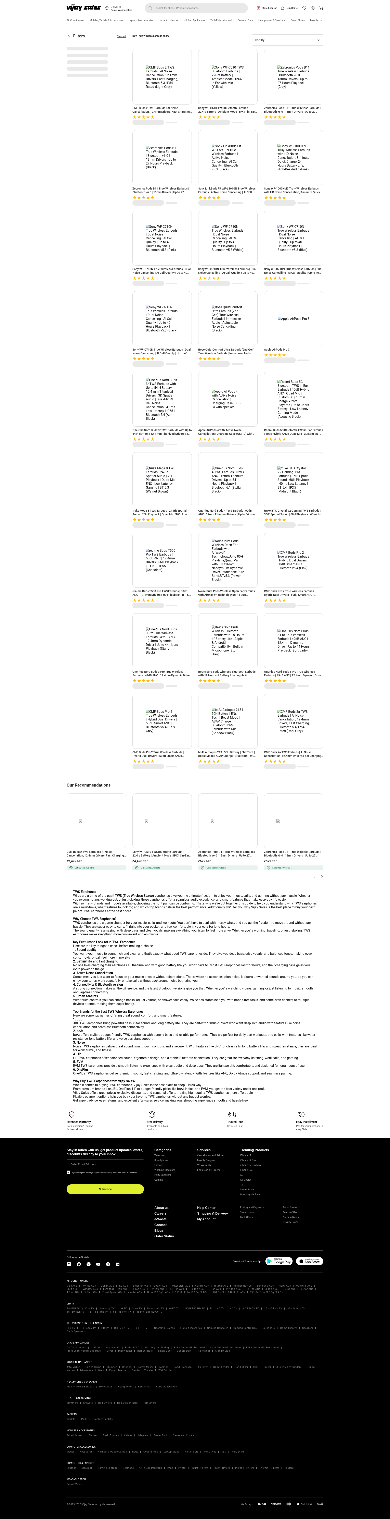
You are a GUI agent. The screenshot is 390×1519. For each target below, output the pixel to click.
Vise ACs (72, 1285)
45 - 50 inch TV (76, 1311)
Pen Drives (210, 1451)
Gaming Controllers (245, 1328)
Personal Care (245, 20)
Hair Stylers (105, 1402)
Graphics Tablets (103, 1419)
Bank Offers (246, 1217)
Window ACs (90, 1289)
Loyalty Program (206, 1160)
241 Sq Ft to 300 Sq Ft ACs (266, 1292)
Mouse (71, 1451)
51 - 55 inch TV (99, 1311)
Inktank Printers (244, 1468)
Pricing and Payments (252, 1207)
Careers (160, 1213)
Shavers (88, 1402)
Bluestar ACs (140, 1285)
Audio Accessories (191, 1328)
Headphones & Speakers (271, 20)
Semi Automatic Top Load (225, 1347)
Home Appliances (168, 20)
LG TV (123, 1308)
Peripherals (191, 1451)
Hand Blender (221, 1367)
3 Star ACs (307, 1289)
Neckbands (106, 1386)
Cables (128, 1435)
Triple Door (203, 1350)
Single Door (165, 1350)
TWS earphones (84, 923)
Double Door (184, 1350)
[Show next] (320, 876)
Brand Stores (298, 20)
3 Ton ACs (271, 1289)
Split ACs (72, 1289)
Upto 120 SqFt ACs (158, 1292)
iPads (84, 1419)
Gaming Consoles (217, 1328)
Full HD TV (141, 1328)
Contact (160, 1225)
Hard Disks (238, 1451)
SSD (223, 1451)
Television (159, 1155)
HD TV (233, 1308)
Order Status (164, 1236)
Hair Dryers (149, 1402)
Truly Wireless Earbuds (80, 1386)
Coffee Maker (145, 1367)
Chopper (127, 1367)
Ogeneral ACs (304, 1285)
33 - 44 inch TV (296, 1308)
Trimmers (72, 1402)
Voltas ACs (89, 1285)
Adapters (143, 1435)
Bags (135, 1451)
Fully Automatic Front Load (262, 1347)
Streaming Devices (164, 1328)
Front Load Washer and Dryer (84, 1350)
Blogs (159, 1230)
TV (241, 1184)
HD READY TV (251, 1308)
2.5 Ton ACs (253, 1289)
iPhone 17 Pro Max (250, 1165)
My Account (206, 1219)
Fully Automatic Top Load (189, 1347)
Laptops (158, 1165)
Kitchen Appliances (194, 20)
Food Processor (183, 1367)
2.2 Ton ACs (233, 1289)
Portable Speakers (167, 1386)
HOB (256, 1367)
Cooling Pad (150, 1451)
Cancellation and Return (210, 1155)
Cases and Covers (183, 1435)
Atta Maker (73, 1367)
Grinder (311, 1367)
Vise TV (89, 1308)
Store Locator (269, 8)
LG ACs (123, 1285)
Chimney (111, 1367)
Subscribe (105, 1189)
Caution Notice (291, 1217)
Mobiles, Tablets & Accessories (106, 20)
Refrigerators (145, 1350)
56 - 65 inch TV (122, 1311)
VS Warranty (204, 1165)
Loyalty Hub (316, 20)
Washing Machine (250, 1194)
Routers (289, 1468)
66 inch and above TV (149, 1311)
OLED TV (174, 1308)
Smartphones (75, 1435)
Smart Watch (74, 1484)
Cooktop (163, 1367)
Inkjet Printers (200, 1468)
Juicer (267, 1367)
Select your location (121, 10)
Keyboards (86, 1451)
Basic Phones (111, 1435)
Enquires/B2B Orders (208, 1170)
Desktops (128, 1468)
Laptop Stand (172, 1451)
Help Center (292, 8)
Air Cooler (245, 1179)
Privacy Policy (290, 1222)
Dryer (110, 1350)
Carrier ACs (202, 1285)
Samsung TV (107, 1308)
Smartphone (161, 1160)
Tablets (71, 1419)
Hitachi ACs (221, 1285)
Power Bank (161, 1435)
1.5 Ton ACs (177, 1289)
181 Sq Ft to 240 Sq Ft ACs (229, 1292)
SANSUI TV (73, 1308)
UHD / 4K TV (121, 1328)
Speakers (307, 1328)
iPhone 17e (246, 1170)
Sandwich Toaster (142, 1370)
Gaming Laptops (107, 1468)
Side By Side (222, 1350)
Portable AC (132, 1347)
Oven (101, 1370)
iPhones (93, 1435)
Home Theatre (288, 1328)
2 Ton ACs (215, 1289)
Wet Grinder (165, 1370)
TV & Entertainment (221, 20)
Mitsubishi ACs (181, 1285)
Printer (182, 1468)
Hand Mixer (241, 1367)
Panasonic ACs (242, 1285)
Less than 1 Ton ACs (115, 1289)
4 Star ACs (73, 1292)
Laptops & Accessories (141, 20)
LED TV (71, 1328)
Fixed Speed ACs (112, 1292)
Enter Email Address (83, 1164)
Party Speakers (162, 1175)
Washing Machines (164, 1170)
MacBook (87, 1468)
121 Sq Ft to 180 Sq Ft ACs (191, 1292)
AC (241, 1175)
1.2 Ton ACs (157, 1289)
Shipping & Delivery (212, 1213)
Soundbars (268, 1328)
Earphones (144, 1386)
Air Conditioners (75, 20)
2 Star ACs (289, 1289)
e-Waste (160, 1219)
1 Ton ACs (139, 1289)
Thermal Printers (269, 1468)
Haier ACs (285, 1285)
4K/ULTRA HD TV (195, 1308)
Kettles (71, 1370)
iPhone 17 (245, 1155)
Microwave (86, 1370)
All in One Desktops (150, 1468)
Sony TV (137, 1308)
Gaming (158, 1179)
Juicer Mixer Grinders (289, 1367)
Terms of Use (290, 1212)
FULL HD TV (217, 1308)
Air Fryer (203, 1367)
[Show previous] (315, 876)
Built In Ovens (93, 1367)
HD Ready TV (88, 1328)
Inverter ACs (135, 1292)
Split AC (96, 1347)
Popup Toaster (118, 1370)
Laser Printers (221, 1468)
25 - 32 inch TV (273, 1308)
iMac (170, 1468)
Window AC (113, 1347)
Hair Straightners (127, 1402)
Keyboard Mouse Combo (112, 1451)
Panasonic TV (155, 1308)
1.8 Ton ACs (196, 1289)
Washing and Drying (157, 1347)
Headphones (125, 1386)
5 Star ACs (90, 1292)
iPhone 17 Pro (248, 1160)
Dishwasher (125, 1350)
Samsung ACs (265, 1285)
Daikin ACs (107, 1285)
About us (161, 1208)
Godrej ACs (160, 1285)
